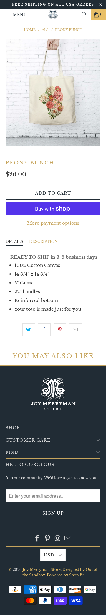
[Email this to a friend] (75, 329)
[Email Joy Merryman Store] (68, 538)
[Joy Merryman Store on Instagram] (58, 538)
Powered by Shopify (65, 575)
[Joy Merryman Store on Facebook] (37, 538)
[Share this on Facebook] (44, 329)
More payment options (53, 223)
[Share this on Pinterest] (60, 329)
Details (14, 241)
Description (43, 241)
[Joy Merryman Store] (53, 14)
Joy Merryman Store (42, 569)
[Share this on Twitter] (28, 329)
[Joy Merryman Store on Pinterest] (47, 538)
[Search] (84, 14)
